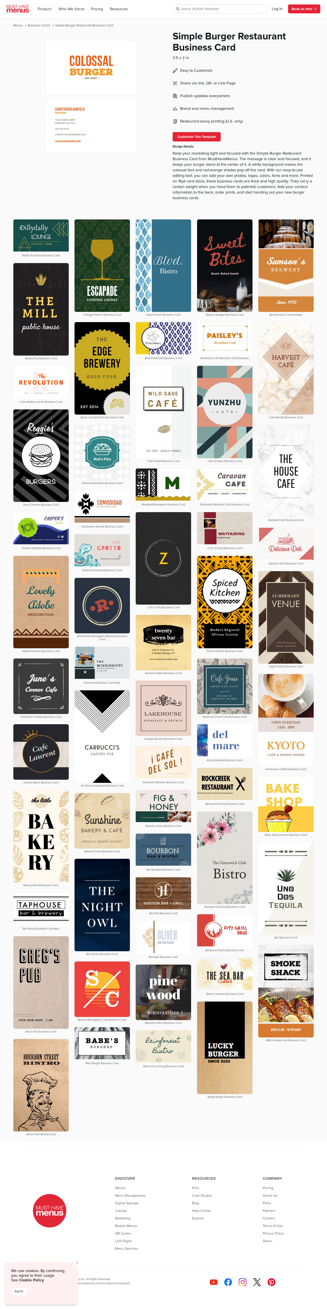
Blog (195, 1203)
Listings (121, 1211)
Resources (119, 9)
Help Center (201, 1211)
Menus (18, 25)
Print (195, 1188)
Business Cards (39, 25)
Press (267, 1203)
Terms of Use (273, 1226)
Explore (198, 1218)
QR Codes (123, 1233)
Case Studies (202, 1195)
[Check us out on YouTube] (213, 1282)
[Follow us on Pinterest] (271, 1282)
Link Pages (123, 1241)
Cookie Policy (31, 1280)
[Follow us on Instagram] (242, 1282)
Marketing (123, 1218)
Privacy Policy (273, 1233)
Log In (277, 9)
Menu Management (130, 1195)
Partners (269, 1211)
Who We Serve (72, 9)
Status (267, 1241)
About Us (270, 1195)
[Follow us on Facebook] (228, 1282)
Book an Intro (302, 9)
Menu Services (126, 1248)
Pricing (97, 9)
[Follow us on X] (257, 1282)
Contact (269, 1218)
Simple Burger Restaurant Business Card (84, 25)
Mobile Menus (126, 1226)
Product (44, 9)
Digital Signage (127, 1203)
